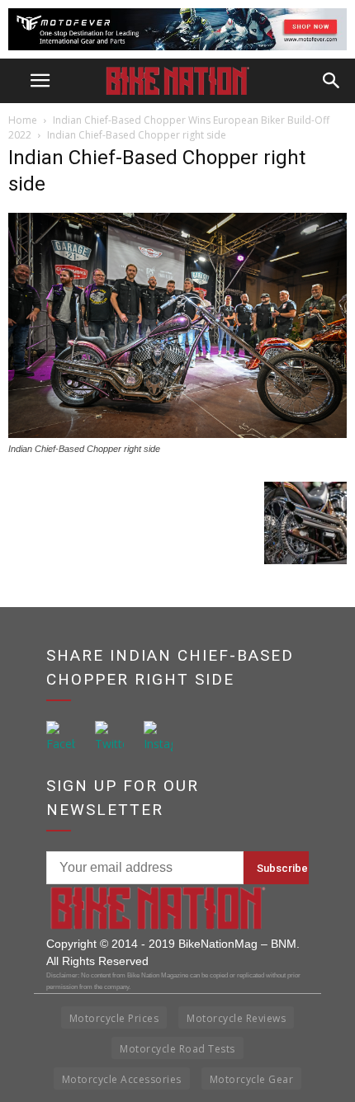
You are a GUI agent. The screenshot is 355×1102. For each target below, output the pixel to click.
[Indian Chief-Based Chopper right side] (177, 433)
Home (22, 120)
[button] (332, 81)
